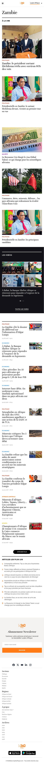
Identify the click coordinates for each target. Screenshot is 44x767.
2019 (3, 732)
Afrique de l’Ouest (7, 696)
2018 (3, 734)
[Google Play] (29, 753)
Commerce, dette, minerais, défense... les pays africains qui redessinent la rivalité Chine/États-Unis (21, 201)
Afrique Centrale (6, 699)
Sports (4, 523)
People (4, 681)
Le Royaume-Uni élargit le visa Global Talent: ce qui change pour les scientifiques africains (21, 160)
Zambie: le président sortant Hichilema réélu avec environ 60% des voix (21, 66)
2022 (3, 725)
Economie (5, 343)
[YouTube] (22, 665)
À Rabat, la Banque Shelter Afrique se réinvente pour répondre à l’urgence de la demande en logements (20, 293)
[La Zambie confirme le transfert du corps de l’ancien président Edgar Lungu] (35, 478)
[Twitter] (18, 665)
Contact (4, 717)
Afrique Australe (8, 496)
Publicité (4, 719)
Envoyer (22, 650)
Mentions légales (7, 714)
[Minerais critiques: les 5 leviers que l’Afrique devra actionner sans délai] (35, 433)
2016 (3, 739)
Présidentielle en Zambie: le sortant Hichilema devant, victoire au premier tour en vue (21, 109)
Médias (4, 685)
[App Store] (14, 753)
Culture (4, 683)
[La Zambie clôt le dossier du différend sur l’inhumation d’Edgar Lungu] (35, 326)
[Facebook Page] (13, 665)
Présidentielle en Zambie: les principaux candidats (20, 241)
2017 (3, 737)
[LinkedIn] (26, 665)
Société (4, 678)
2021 (3, 727)
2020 (3, 730)
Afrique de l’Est (6, 701)
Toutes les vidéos (22, 309)
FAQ (3, 712)
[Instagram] (30, 665)
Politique (5, 324)
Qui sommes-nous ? (7, 710)
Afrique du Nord (6, 694)
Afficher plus (22, 552)
